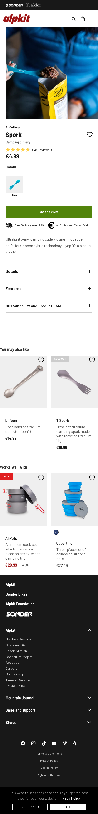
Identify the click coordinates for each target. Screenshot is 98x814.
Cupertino (64, 543)
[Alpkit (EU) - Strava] (75, 743)
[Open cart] (83, 19)
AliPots (11, 538)
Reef (15, 195)
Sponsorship (15, 674)
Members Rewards (19, 639)
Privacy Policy (49, 760)
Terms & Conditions (49, 753)
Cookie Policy (49, 767)
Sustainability (16, 645)
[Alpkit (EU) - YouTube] (54, 743)
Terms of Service (18, 680)
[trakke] (33, 5)
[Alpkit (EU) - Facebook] (22, 743)
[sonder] (14, 5)
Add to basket (49, 212)
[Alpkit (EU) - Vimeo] (64, 743)
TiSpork (62, 420)
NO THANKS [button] (30, 807)
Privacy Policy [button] (69, 798)
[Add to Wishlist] (89, 134)
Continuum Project (19, 657)
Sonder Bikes (16, 594)
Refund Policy (15, 686)
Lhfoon (11, 420)
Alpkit (10, 584)
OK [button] (68, 807)
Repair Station (16, 651)
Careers (11, 668)
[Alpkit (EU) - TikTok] (43, 743)
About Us (12, 662)
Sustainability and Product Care (33, 305)
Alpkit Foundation (20, 603)
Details (12, 271)
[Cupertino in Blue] (56, 532)
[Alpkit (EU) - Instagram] (33, 743)
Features (13, 288)
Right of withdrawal (49, 775)
